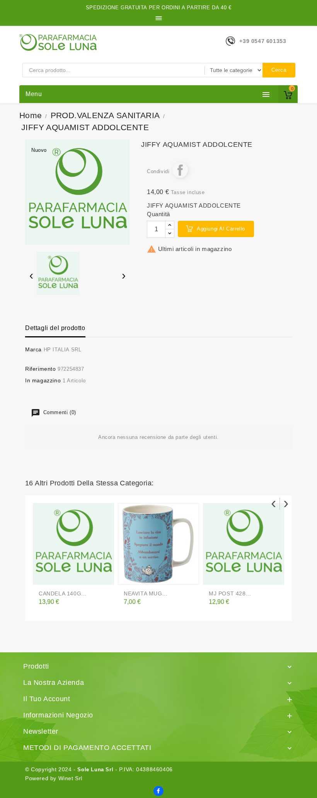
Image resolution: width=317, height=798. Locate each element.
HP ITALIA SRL (63, 350)
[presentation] (31, 276)
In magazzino (43, 380)
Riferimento (40, 369)
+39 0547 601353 (262, 41)
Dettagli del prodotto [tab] (55, 328)
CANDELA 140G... (63, 593)
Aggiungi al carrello (221, 229)
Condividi (180, 170)
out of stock (46, 575)
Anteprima (62, 575)
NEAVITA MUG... (145, 593)
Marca (33, 349)
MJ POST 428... (230, 593)
